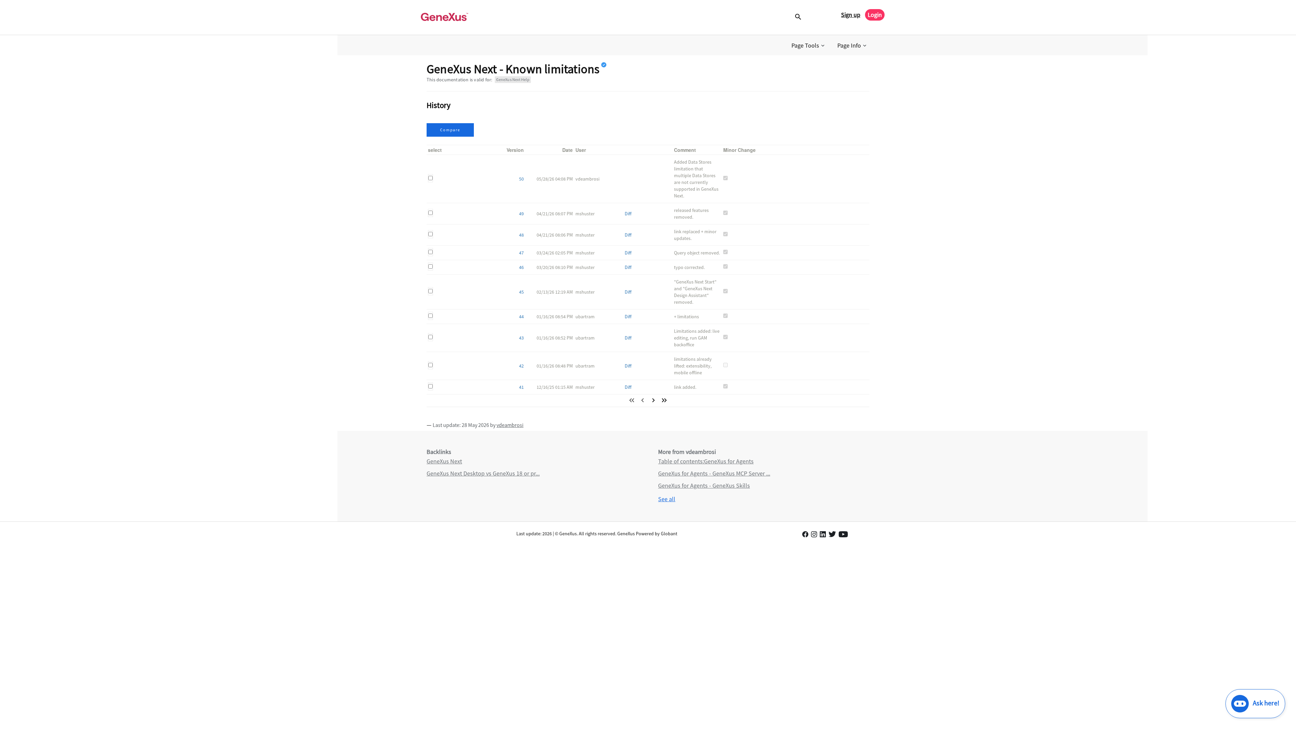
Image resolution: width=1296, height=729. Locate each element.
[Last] (664, 400)
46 (521, 267)
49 (521, 214)
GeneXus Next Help (512, 79)
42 (521, 366)
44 (521, 317)
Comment (685, 149)
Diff (628, 214)
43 (521, 338)
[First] (631, 400)
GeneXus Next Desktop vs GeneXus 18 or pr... (483, 473)
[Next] (653, 400)
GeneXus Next (444, 461)
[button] (809, 45)
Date (567, 149)
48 (521, 235)
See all (666, 499)
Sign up (850, 15)
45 (521, 292)
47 (521, 253)
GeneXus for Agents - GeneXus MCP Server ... (714, 473)
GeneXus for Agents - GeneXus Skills (704, 485)
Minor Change (739, 149)
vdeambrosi (509, 425)
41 (521, 387)
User (580, 149)
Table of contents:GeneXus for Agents (706, 461)
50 (521, 179)
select (435, 149)
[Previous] (642, 400)
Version (515, 149)
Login (875, 15)
